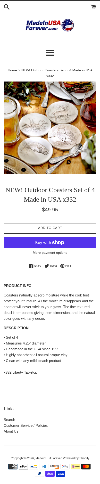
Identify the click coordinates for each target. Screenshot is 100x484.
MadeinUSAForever (48, 458)
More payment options (50, 252)
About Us (11, 431)
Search (9, 420)
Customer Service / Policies (26, 425)
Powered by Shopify (76, 458)
